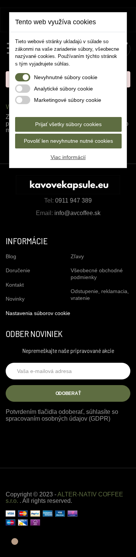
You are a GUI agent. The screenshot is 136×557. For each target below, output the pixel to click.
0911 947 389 (73, 200)
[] (12, 545)
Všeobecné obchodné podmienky (97, 273)
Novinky (15, 299)
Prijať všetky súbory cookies (68, 124)
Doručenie (18, 270)
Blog (11, 256)
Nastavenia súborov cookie (38, 313)
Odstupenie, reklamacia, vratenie (100, 294)
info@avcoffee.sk (77, 213)
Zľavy (77, 256)
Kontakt (15, 285)
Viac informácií (68, 157)
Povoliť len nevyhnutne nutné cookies (68, 141)
